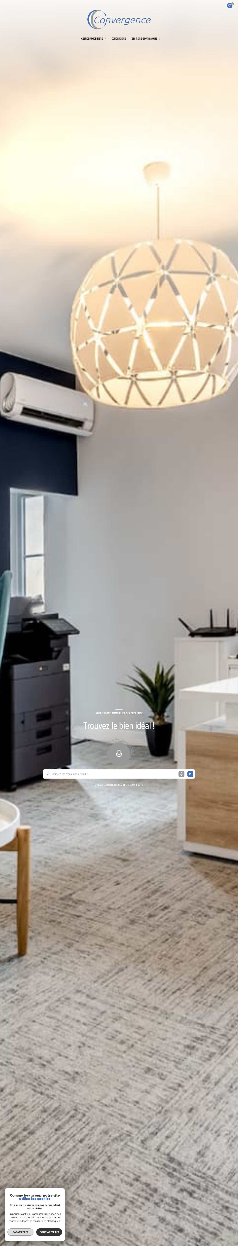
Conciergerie (119, 38)
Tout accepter (49, 1232)
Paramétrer (20, 1232)
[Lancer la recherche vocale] (119, 753)
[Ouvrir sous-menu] (106, 38)
